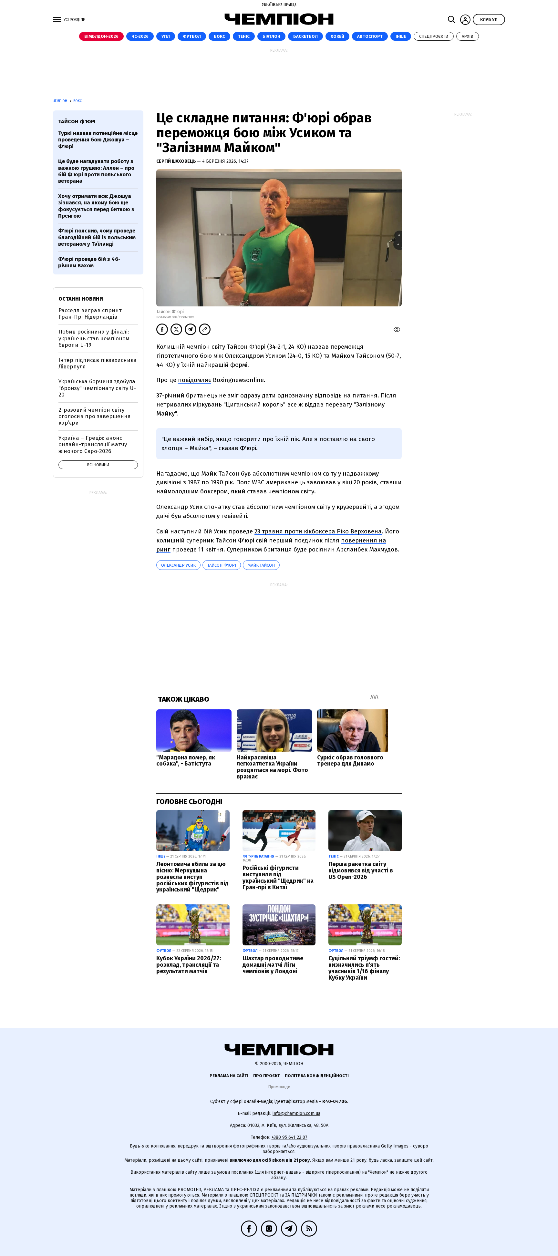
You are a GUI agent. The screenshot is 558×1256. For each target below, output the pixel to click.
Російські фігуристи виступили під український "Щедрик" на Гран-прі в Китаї (278, 877)
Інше (401, 36)
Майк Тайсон (261, 565)
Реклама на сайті (229, 1075)
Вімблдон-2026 (101, 36)
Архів (467, 36)
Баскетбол (305, 36)
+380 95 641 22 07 (289, 1137)
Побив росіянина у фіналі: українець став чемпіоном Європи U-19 (93, 338)
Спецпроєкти (433, 36)
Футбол (192, 36)
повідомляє (194, 380)
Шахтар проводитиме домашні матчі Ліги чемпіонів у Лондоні (273, 965)
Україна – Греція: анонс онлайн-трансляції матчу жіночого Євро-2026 (92, 445)
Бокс (219, 36)
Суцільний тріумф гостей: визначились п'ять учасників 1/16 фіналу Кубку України (364, 968)
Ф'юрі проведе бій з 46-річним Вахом (89, 262)
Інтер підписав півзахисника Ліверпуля (97, 363)
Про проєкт (266, 1075)
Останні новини (80, 299)
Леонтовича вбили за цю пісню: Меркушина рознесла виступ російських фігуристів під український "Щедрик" (192, 876)
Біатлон (271, 36)
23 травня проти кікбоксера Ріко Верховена (318, 531)
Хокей (337, 36)
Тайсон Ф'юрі (221, 565)
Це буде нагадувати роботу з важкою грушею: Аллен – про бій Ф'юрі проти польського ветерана (96, 171)
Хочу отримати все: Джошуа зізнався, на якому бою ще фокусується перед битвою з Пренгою (96, 206)
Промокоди (279, 1086)
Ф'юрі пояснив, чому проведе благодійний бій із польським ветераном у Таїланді (97, 237)
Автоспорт (370, 36)
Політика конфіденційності (317, 1075)
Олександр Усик (178, 565)
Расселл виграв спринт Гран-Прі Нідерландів (90, 313)
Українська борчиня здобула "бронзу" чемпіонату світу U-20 (97, 388)
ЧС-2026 (140, 36)
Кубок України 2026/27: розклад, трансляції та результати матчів (188, 965)
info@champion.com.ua (296, 1113)
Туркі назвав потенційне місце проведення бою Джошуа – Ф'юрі (98, 140)
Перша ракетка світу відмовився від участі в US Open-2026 (360, 870)
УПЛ (165, 36)
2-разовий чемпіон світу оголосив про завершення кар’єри (94, 417)
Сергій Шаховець (176, 161)
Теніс (244, 36)
